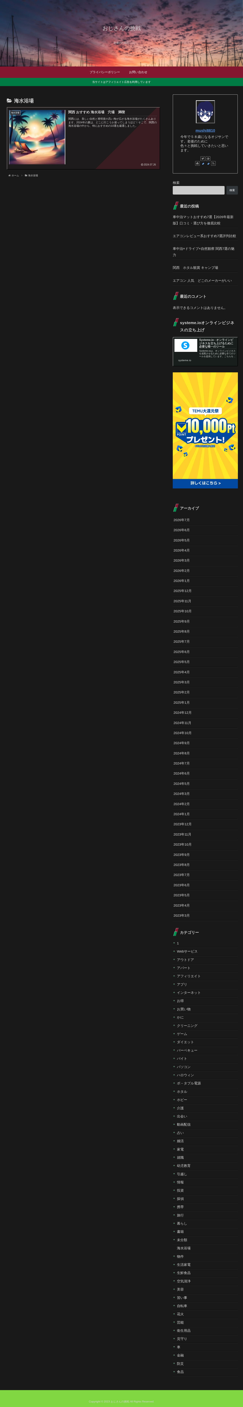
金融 (180, 1355)
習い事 (182, 1298)
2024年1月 (182, 814)
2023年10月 (183, 845)
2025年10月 (183, 611)
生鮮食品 (184, 1273)
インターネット (189, 993)
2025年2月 (182, 692)
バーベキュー (187, 1050)
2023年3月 (182, 916)
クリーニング (187, 1026)
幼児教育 (184, 1166)
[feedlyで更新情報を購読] (208, 158)
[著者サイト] (197, 163)
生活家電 (184, 1265)
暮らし (182, 1224)
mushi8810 (205, 130)
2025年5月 (182, 662)
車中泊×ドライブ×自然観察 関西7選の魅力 (203, 252)
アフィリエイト (189, 976)
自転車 (182, 1306)
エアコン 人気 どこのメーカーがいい (202, 281)
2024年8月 (182, 753)
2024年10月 (183, 733)
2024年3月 (182, 794)
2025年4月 (182, 672)
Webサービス (187, 952)
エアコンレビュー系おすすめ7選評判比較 (204, 236)
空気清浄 (184, 1281)
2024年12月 (183, 713)
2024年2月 (182, 804)
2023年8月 (182, 865)
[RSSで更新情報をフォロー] (213, 163)
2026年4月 (182, 550)
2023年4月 (182, 905)
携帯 (180, 1207)
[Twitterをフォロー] (202, 158)
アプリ (182, 984)
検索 (176, 183)
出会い (182, 1116)
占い (180, 1133)
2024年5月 (182, 784)
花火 (180, 1314)
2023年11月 (182, 834)
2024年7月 (182, 763)
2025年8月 (182, 632)
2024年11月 (182, 723)
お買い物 (184, 1009)
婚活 (180, 1141)
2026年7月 (182, 520)
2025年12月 (183, 591)
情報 (180, 1182)
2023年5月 (182, 895)
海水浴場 (184, 1248)
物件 (180, 1256)
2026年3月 (182, 561)
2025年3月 (182, 682)
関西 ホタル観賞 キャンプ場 (195, 268)
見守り (182, 1339)
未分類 (182, 1240)
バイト (182, 1059)
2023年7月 (182, 875)
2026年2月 (182, 571)
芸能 (180, 1322)
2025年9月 (182, 621)
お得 (180, 1001)
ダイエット (185, 1042)
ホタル (182, 1092)
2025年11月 (182, 601)
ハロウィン (185, 1075)
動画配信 (184, 1125)
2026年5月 (182, 540)
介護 (180, 1108)
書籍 (180, 1232)
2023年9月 (182, 855)
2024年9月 (182, 743)
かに (180, 1017)
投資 (180, 1191)
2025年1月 (182, 702)
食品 (180, 1372)
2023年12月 (183, 824)
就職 (180, 1158)
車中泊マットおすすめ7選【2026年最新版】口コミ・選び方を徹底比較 (203, 220)
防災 (180, 1364)
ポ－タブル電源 (189, 1083)
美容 (180, 1289)
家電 (180, 1149)
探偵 (180, 1199)
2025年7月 (182, 642)
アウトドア (185, 960)
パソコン (184, 1067)
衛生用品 (184, 1331)
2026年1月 (182, 581)
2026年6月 (182, 530)
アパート (184, 968)
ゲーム (182, 1034)
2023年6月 (182, 885)
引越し (182, 1174)
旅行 (180, 1215)
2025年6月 (182, 652)
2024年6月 (182, 774)
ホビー (182, 1100)
